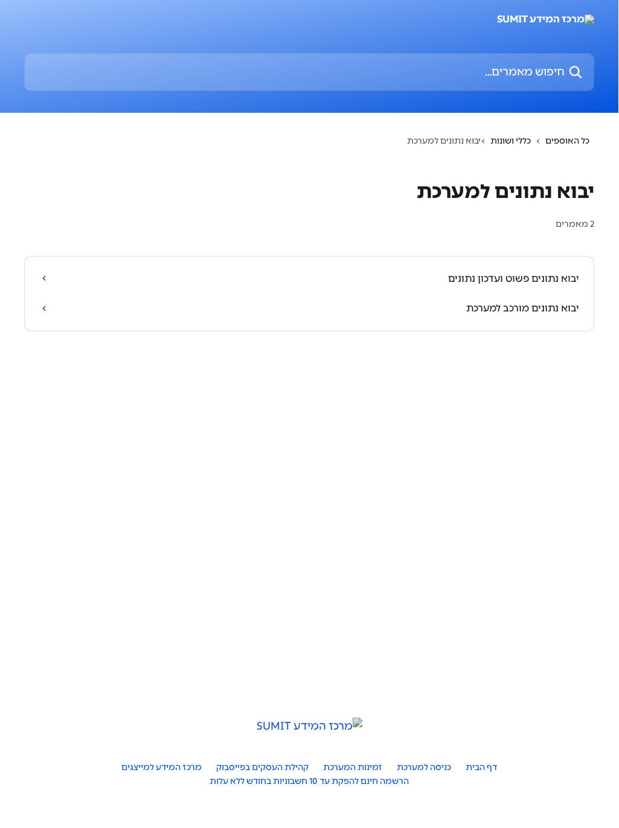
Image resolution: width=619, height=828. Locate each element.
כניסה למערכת (424, 767)
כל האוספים (567, 141)
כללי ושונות (510, 141)
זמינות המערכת (352, 767)
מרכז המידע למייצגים (161, 767)
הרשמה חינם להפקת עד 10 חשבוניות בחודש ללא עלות (309, 781)
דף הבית (481, 767)
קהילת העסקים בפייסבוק (262, 767)
